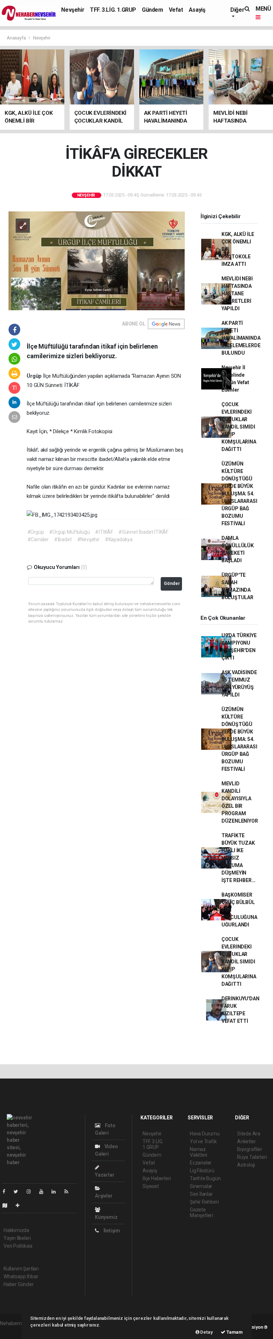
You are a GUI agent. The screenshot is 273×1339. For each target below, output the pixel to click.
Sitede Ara (248, 1133)
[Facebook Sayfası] (6, 1191)
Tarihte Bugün (205, 1178)
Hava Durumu (205, 1133)
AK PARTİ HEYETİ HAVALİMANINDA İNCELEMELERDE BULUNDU (241, 338)
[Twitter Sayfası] (19, 1191)
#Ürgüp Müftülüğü (69, 532)
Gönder (172, 583)
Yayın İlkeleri (17, 1238)
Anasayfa (17, 38)
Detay (206, 1332)
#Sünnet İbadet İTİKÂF (143, 532)
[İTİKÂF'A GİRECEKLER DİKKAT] (97, 260)
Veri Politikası (18, 1246)
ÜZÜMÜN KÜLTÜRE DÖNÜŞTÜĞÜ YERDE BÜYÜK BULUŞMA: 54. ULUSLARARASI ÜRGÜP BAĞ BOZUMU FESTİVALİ (239, 493)
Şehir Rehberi (204, 1202)
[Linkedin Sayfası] (56, 1191)
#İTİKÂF (104, 532)
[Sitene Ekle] (20, 1205)
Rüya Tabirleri (252, 1157)
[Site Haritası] (7, 1205)
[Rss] (69, 1191)
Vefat (176, 9)
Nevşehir (72, 9)
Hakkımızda (16, 1230)
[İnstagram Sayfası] (32, 1191)
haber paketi (13, 1331)
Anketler (246, 1141)
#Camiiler (38, 539)
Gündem (152, 9)
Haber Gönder (19, 1284)
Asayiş (197, 9)
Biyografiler (249, 1149)
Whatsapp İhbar (21, 1276)
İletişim (111, 1230)
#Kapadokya (119, 539)
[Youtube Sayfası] (44, 1191)
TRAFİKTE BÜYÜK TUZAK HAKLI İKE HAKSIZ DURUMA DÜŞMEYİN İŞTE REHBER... (238, 858)
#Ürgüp (35, 532)
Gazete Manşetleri (201, 1212)
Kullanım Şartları (21, 1268)
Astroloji (246, 1165)
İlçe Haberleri (157, 1178)
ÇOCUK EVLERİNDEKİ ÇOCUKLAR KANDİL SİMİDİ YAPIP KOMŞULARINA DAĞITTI (238, 427)
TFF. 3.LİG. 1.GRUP (113, 9)
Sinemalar (201, 1186)
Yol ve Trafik (203, 1141)
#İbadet (63, 539)
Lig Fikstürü (202, 1170)
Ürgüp (35, 376)
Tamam (234, 1332)
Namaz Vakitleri (198, 1152)
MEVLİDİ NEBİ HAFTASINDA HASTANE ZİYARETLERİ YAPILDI (237, 293)
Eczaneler (201, 1163)
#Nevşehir (88, 539)
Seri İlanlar (201, 1194)
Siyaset (151, 1186)
